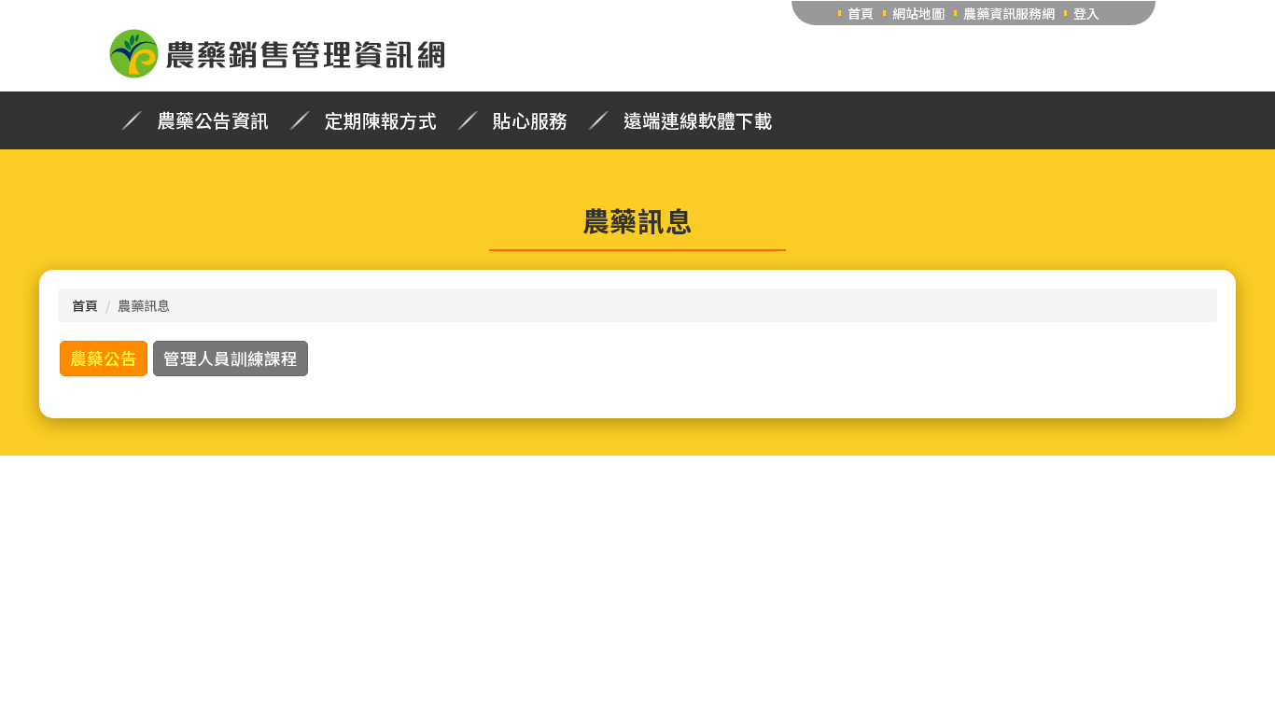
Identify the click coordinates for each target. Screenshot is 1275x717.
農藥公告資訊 (213, 120)
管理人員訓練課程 (230, 358)
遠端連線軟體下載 (698, 120)
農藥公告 (103, 358)
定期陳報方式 (381, 120)
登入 (1086, 13)
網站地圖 (918, 13)
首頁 (861, 13)
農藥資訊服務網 (1009, 13)
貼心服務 (530, 120)
